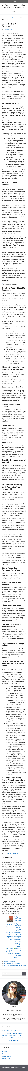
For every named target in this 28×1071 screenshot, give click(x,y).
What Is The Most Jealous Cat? (10, 1040)
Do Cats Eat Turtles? (14, 854)
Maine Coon (5, 1061)
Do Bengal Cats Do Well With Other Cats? (9, 952)
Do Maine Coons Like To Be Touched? (10, 937)
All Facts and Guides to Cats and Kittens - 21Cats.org (14, 6)
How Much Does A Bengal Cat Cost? (18, 928)
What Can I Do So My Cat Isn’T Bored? (18, 944)
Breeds (4, 1054)
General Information (12, 18)
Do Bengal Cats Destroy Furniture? (11, 1030)
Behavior (4, 1051)
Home (3, 18)
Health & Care (6, 1058)
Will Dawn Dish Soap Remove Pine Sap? (15, 965)
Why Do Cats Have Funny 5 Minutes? (12, 1033)
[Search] (24, 974)
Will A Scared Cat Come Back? (12, 963)
